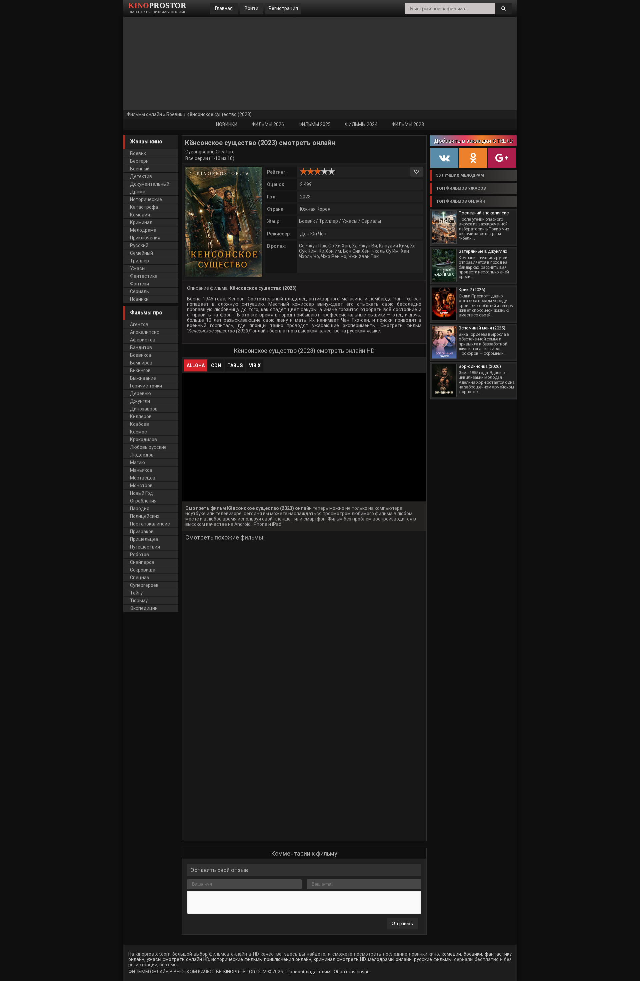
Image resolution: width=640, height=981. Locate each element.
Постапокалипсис (150, 524)
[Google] (501, 158)
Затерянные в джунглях (483, 251)
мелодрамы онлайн (389, 959)
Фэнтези (139, 283)
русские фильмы (433, 959)
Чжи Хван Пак (363, 256)
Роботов (139, 554)
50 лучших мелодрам (460, 175)
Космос (138, 431)
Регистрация (283, 8)
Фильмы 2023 (408, 124)
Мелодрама (143, 230)
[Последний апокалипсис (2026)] (444, 227)
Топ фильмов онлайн (460, 201)
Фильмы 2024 (361, 124)
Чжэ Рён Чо (333, 256)
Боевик (174, 114)
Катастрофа (144, 207)
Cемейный (141, 253)
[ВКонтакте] (444, 158)
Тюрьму (139, 600)
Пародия (139, 508)
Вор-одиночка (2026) (480, 366)
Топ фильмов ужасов (461, 188)
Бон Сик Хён (356, 251)
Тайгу (136, 593)
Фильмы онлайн (144, 114)
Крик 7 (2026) (472, 289)
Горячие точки (146, 385)
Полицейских (144, 516)
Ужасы (349, 221)
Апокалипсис (144, 332)
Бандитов (141, 347)
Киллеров (141, 416)
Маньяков (141, 470)
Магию (137, 462)
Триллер (328, 221)
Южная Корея (315, 209)
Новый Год (141, 493)
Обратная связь (351, 971)
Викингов (140, 370)
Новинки (226, 124)
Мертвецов (142, 477)
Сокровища (142, 570)
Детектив (141, 176)
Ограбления (143, 501)
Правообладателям (308, 971)
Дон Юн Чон (313, 233)
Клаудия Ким (393, 245)
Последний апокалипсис (484, 212)
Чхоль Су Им (385, 251)
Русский (139, 245)
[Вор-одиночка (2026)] (444, 380)
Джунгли (140, 401)
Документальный (149, 184)
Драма (137, 191)
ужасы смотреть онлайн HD (178, 959)
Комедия (140, 214)
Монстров (141, 485)
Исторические (146, 199)
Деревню (140, 393)
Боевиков (140, 355)
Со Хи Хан (339, 245)
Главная (224, 8)
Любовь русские (148, 447)
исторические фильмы (236, 959)
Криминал (141, 222)
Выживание (143, 378)
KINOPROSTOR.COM (245, 971)
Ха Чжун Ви (364, 245)
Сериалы (371, 221)
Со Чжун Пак (312, 245)
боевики (473, 954)
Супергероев (144, 585)
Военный (140, 168)
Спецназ (139, 577)
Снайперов (142, 562)
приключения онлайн (287, 959)
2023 (305, 196)
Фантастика (143, 276)
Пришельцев (144, 539)
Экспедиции (144, 608)
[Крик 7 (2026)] (444, 303)
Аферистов (142, 339)
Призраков (142, 531)
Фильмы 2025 (314, 124)
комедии (451, 954)
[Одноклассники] (473, 158)
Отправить (402, 923)
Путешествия (145, 547)
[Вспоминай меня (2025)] (444, 342)
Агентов (139, 324)
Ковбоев (139, 424)
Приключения (145, 237)
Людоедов (142, 454)
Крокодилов (143, 439)
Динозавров (144, 408)
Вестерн (139, 161)
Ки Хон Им (330, 251)
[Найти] (503, 8)
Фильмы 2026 (268, 124)
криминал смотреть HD (339, 959)
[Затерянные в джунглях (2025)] (444, 265)
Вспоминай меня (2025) (482, 327)
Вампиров (141, 362)
